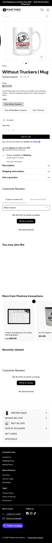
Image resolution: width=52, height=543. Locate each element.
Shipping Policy (8, 461)
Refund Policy (7, 464)
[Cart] (42, 10)
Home (4, 66)
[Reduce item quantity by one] (4, 130)
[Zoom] (41, 56)
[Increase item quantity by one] (13, 130)
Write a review (26, 221)
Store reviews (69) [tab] (38, 199)
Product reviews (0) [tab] (14, 199)
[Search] (47, 16)
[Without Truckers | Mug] (19, 269)
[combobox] (26, 16)
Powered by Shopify (35, 537)
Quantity (6, 125)
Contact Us (6, 457)
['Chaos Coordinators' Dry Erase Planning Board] (19, 321)
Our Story (6, 475)
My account (6, 500)
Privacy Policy (7, 493)
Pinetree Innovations (29, 296)
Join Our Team (8, 479)
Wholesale (6, 482)
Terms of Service (8, 497)
